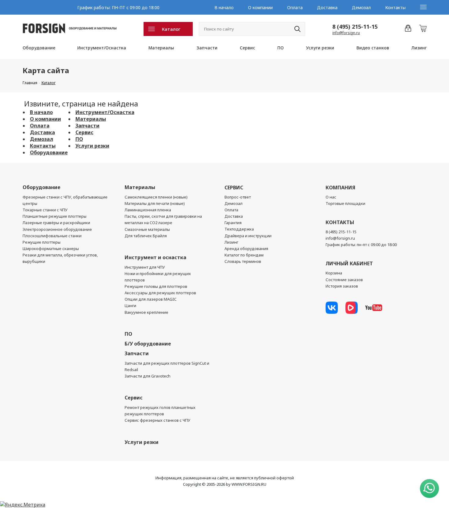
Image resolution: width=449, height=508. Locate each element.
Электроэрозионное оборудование (57, 229)
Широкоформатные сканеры (51, 248)
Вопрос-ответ (237, 197)
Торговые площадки (345, 203)
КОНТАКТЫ (340, 222)
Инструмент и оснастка (155, 257)
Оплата (295, 7)
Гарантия (233, 222)
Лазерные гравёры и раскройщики (56, 222)
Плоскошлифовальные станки (52, 235)
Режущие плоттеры (41, 242)
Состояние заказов (344, 279)
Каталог (171, 29)
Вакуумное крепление (146, 312)
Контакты (395, 7)
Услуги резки (320, 48)
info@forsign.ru (346, 32)
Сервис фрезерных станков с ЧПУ (157, 420)
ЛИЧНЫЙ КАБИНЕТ (349, 263)
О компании (260, 7)
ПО (280, 48)
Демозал (361, 7)
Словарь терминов (242, 261)
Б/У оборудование (148, 343)
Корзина (334, 273)
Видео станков (372, 48)
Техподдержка (239, 229)
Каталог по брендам (244, 255)
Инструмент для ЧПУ (145, 267)
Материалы (161, 48)
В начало (224, 7)
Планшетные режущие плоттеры (54, 216)
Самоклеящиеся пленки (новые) (156, 197)
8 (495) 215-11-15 (355, 26)
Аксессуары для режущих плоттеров (160, 292)
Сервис (247, 48)
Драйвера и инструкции (248, 235)
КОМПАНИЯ (340, 187)
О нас (331, 197)
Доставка (327, 7)
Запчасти (206, 48)
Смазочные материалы (147, 229)
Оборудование (39, 48)
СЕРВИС (233, 187)
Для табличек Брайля (146, 235)
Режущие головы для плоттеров (156, 286)
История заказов (342, 286)
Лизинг (419, 48)
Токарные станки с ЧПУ (45, 210)
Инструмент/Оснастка (101, 48)
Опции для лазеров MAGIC (151, 299)
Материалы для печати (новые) (155, 203)
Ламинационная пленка (148, 210)
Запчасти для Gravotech (147, 376)
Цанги (130, 305)
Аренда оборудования (246, 248)
